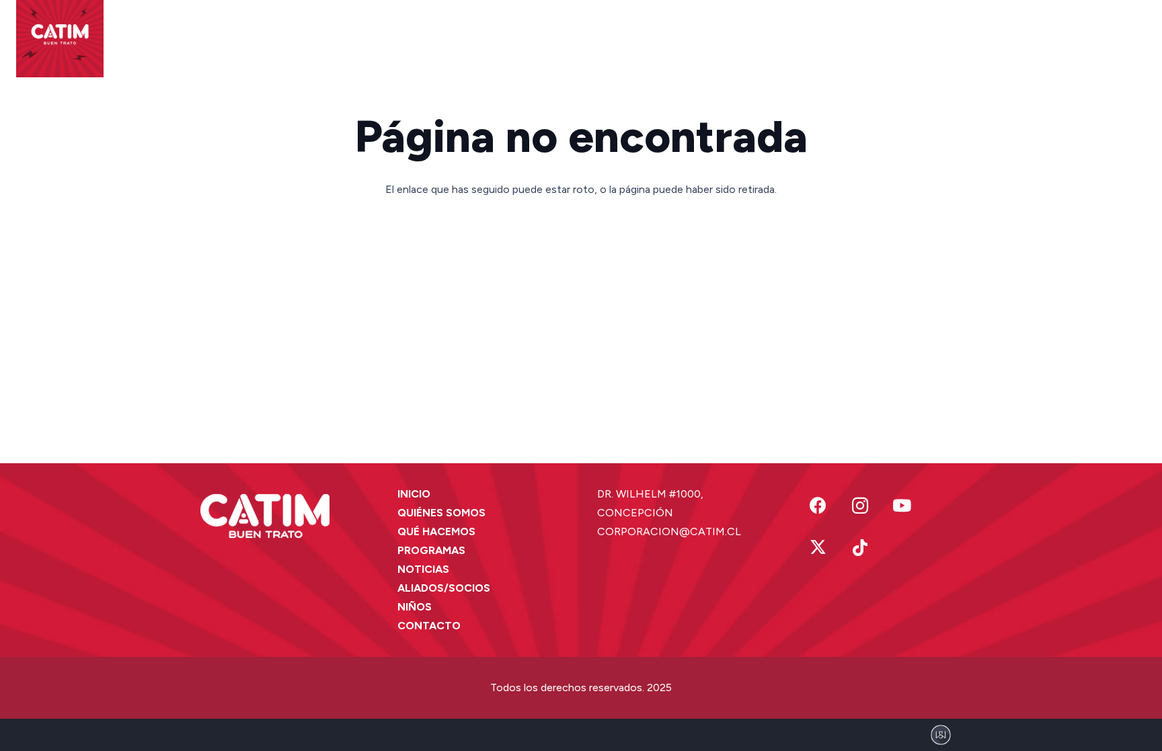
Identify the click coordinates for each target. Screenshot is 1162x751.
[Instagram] (860, 506)
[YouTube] (902, 506)
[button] (368, 33)
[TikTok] (860, 548)
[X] (818, 548)
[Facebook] (818, 506)
